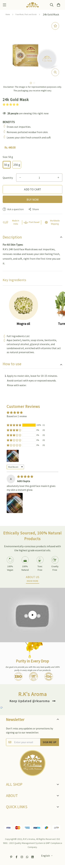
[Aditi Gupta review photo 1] (15, 503)
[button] (11, 104)
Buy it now (32, 199)
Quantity (8, 177)
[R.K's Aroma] (32, 5)
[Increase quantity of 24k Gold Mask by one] (58, 177)
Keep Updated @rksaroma (30, 701)
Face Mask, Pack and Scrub (26, 14)
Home (8, 14)
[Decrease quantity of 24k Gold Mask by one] (20, 177)
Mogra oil (23, 324)
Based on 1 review (17, 416)
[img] (25, 476)
